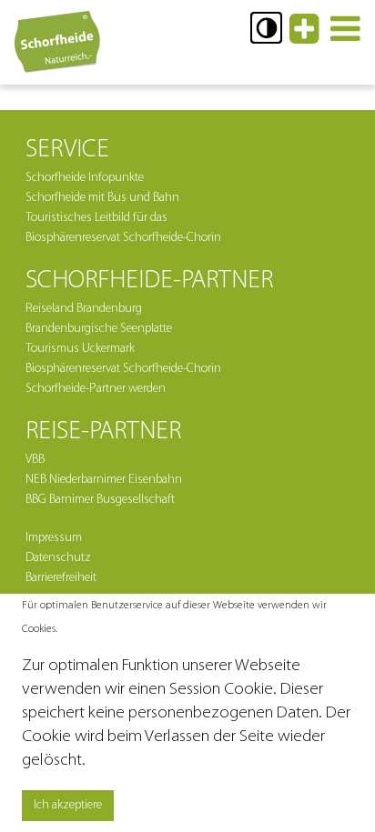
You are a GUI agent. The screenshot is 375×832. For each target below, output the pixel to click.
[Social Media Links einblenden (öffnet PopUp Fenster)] (304, 36)
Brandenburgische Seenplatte (98, 329)
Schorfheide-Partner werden (95, 389)
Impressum (53, 538)
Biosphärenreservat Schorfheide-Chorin (123, 369)
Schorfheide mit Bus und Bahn (102, 198)
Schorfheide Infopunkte (84, 178)
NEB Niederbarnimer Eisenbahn (103, 479)
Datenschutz (58, 558)
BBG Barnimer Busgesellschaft (100, 499)
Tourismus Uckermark (80, 349)
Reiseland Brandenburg (83, 309)
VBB (35, 459)
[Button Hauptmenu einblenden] (345, 36)
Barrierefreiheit (60, 578)
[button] (266, 28)
